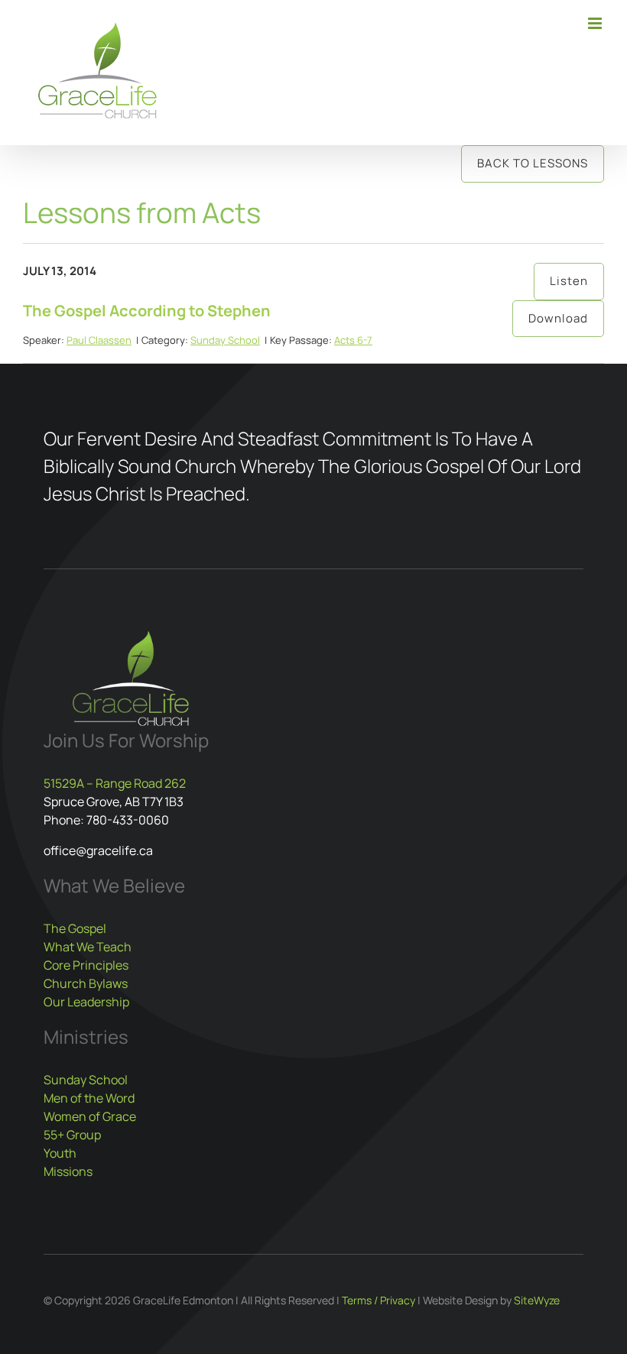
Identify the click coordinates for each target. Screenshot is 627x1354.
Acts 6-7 (353, 340)
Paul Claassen (99, 340)
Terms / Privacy (378, 1300)
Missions (68, 1171)
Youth (60, 1153)
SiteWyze (537, 1300)
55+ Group (72, 1134)
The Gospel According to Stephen (147, 310)
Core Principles (86, 965)
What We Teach (88, 946)
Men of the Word (89, 1098)
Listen (569, 281)
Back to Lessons (532, 163)
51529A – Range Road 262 (115, 783)
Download (558, 318)
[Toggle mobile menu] (596, 23)
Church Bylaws (86, 983)
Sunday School (225, 340)
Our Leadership (86, 1001)
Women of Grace (90, 1116)
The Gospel (75, 928)
